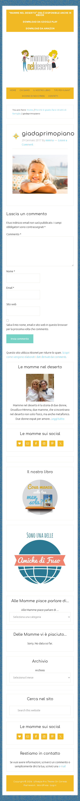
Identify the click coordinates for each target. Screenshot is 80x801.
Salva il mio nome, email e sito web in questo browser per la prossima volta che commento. (37, 327)
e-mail (62, 766)
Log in (53, 785)
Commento (13, 234)
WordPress (42, 785)
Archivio (40, 670)
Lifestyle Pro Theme (44, 781)
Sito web (11, 304)
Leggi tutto (57, 418)
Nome (10, 271)
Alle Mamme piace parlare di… (40, 609)
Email (10, 287)
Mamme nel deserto (40, 39)
